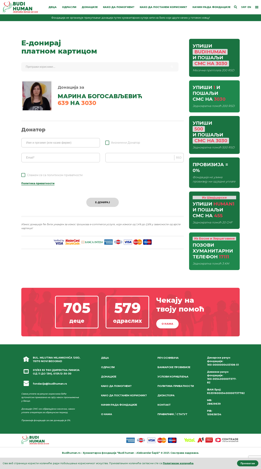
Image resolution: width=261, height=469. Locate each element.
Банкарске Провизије (173, 367)
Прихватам (248, 463)
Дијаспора (166, 395)
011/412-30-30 (62, 373)
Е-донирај (102, 202)
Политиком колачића (178, 463)
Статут (181, 414)
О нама (167, 323)
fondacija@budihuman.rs (50, 383)
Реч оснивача (168, 357)
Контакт (163, 404)
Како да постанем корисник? (124, 395)
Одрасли (108, 367)
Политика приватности (38, 183)
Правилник (165, 414)
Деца (105, 357)
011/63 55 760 (42, 370)
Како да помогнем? (116, 386)
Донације (108, 376)
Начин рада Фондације (119, 404)
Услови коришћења (172, 376)
